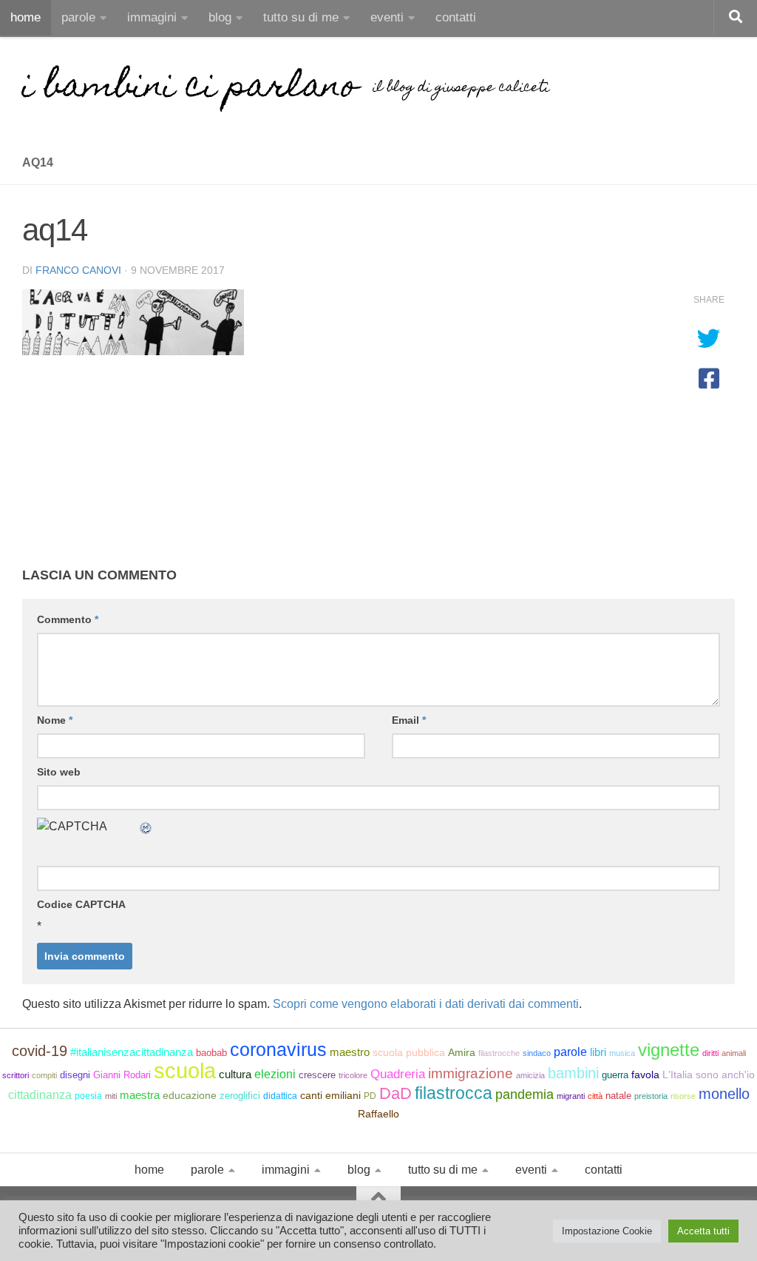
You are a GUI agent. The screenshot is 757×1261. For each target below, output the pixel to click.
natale (618, 1095)
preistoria (651, 1096)
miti (111, 1096)
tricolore (353, 1075)
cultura (235, 1074)
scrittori (15, 1075)
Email (409, 720)
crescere (317, 1074)
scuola (185, 1070)
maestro (350, 1052)
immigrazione (470, 1073)
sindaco (537, 1053)
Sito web (59, 772)
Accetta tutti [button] (703, 1231)
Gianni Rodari (122, 1074)
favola (645, 1074)
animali (734, 1053)
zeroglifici (240, 1095)
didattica (280, 1096)
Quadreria (397, 1073)
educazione (190, 1095)
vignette (668, 1050)
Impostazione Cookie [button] (607, 1231)
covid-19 (39, 1051)
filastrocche (499, 1053)
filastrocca (453, 1093)
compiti (44, 1075)
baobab (211, 1052)
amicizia (530, 1075)
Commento (67, 619)
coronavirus (278, 1049)
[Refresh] (146, 826)
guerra (615, 1074)
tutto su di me (301, 17)
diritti (710, 1053)
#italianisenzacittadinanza (131, 1052)
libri (598, 1052)
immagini (152, 17)
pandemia (524, 1094)
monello (724, 1094)
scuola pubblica (409, 1052)
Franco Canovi (78, 270)
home (25, 17)
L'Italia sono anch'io (708, 1074)
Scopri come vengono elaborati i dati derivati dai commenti (426, 1004)
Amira (461, 1052)
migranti (571, 1096)
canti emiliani (330, 1095)
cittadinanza (40, 1095)
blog (219, 17)
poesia (88, 1096)
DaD (395, 1093)
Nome (54, 720)
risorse (683, 1096)
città (595, 1096)
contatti (455, 17)
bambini (573, 1073)
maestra (140, 1095)
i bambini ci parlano (190, 89)
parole (78, 17)
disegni (75, 1074)
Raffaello (378, 1114)
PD (370, 1096)
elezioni (275, 1074)
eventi (387, 17)
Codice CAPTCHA (81, 904)
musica (622, 1053)
